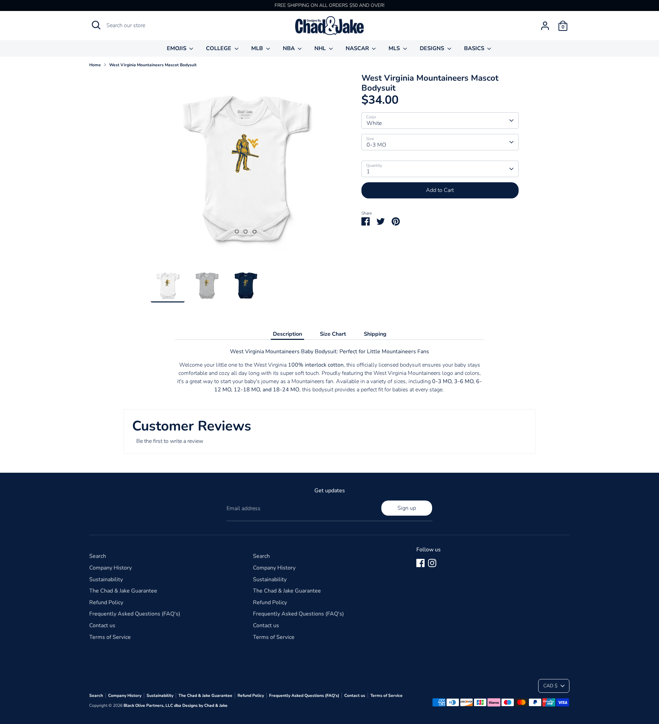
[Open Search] (96, 25)
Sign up (406, 508)
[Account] (545, 26)
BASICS (475, 48)
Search (97, 556)
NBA (289, 48)
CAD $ (550, 685)
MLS (395, 48)
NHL (320, 48)
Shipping (375, 334)
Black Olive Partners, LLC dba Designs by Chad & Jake (176, 705)
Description (287, 334)
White (374, 123)
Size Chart (333, 334)
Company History (110, 568)
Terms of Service (110, 637)
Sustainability (106, 579)
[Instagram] (432, 563)
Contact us (102, 625)
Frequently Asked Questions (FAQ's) (134, 614)
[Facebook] (420, 563)
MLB (257, 48)
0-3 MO (376, 145)
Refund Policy (106, 602)
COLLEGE (219, 48)
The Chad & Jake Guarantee (123, 591)
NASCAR (358, 48)
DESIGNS (433, 48)
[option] (246, 170)
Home (95, 65)
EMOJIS (177, 48)
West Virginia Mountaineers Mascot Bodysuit (153, 65)
